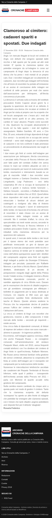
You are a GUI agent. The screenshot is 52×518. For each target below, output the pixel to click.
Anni (3, 461)
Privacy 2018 (7, 487)
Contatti (5, 479)
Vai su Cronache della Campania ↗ (14, 2)
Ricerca (5, 465)
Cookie (4, 483)
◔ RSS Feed (7, 498)
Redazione (6, 475)
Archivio (5, 457)
